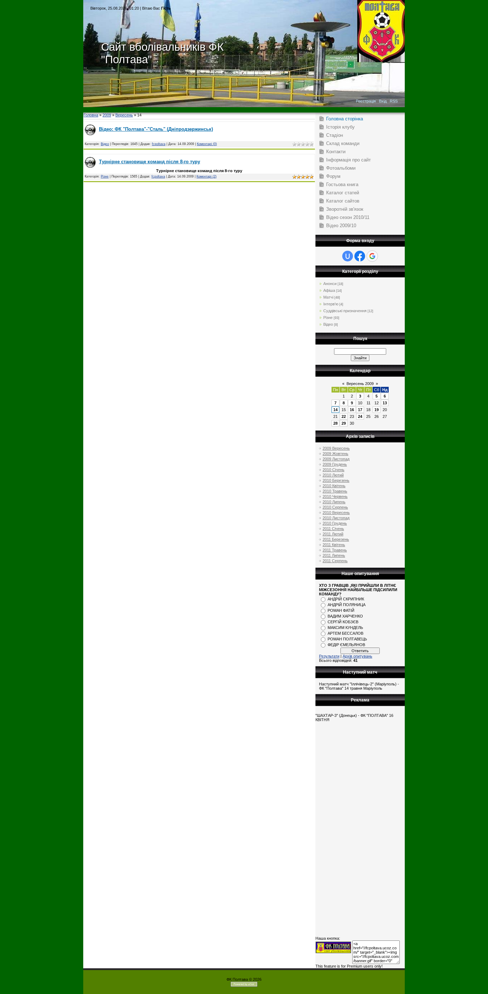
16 (352, 410)
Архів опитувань (357, 656)
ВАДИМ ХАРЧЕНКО (345, 616)
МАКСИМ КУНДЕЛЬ (345, 627)
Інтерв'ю (330, 304)
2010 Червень (335, 496)
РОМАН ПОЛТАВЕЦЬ (347, 639)
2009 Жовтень (335, 453)
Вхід (383, 101)
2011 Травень (335, 550)
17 (360, 410)
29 (344, 423)
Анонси (330, 283)
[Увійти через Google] (372, 256)
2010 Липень (334, 502)
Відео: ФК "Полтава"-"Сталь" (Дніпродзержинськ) (156, 129)
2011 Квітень (334, 545)
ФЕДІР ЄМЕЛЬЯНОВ (346, 645)
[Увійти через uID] (347, 256)
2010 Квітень (334, 486)
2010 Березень (336, 480)
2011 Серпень (335, 561)
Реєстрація (366, 101)
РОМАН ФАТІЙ (341, 610)
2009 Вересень (336, 448)
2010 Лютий (333, 475)
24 (360, 416)
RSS (394, 101)
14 (335, 410)
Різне (105, 176)
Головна (91, 115)
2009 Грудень (335, 464)
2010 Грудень (335, 523)
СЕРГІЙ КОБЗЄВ (343, 622)
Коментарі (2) (206, 176)
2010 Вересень (336, 512)
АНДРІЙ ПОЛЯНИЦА (346, 605)
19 (376, 410)
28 (335, 423)
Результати (329, 656)
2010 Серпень (335, 507)
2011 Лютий (333, 534)
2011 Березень (336, 539)
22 (344, 416)
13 (385, 403)
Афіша (329, 290)
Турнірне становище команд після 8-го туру (149, 161)
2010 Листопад (336, 518)
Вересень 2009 (360, 383)
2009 (107, 115)
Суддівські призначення (345, 311)
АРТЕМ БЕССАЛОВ (345, 633)
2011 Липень (334, 555)
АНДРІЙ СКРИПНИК (346, 599)
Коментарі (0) (207, 144)
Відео (105, 144)
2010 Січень (333, 470)
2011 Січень (333, 528)
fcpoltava (158, 144)
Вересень (124, 115)
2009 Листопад (336, 459)
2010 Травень (335, 491)
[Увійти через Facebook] (359, 256)
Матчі (328, 297)
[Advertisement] (244, 110)
